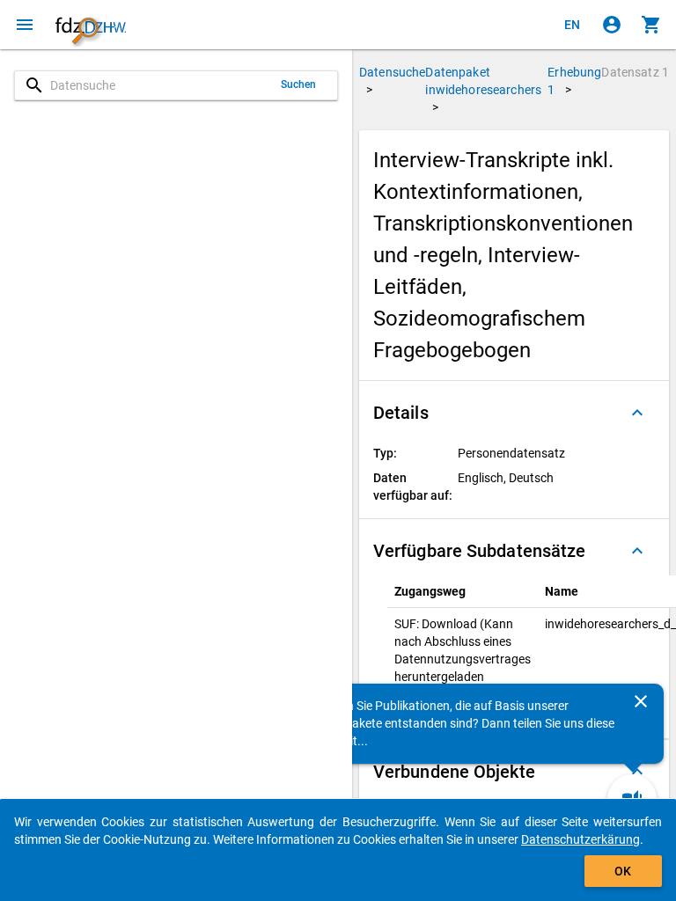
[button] (514, 412)
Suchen (299, 84)
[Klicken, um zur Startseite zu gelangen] (91, 25)
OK (622, 871)
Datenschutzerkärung (580, 839)
